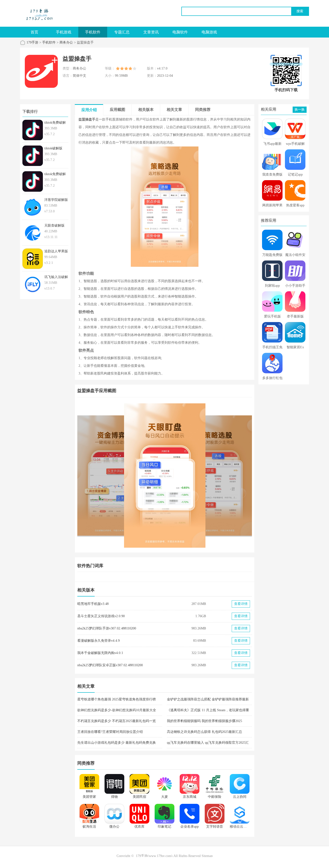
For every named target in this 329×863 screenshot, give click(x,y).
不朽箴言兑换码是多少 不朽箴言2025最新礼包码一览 (116, 721)
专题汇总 (122, 32)
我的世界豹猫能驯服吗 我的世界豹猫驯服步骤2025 (204, 721)
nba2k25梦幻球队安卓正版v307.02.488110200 (110, 665)
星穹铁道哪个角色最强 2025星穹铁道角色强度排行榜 (116, 699)
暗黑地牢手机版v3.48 (93, 604)
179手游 (32, 42)
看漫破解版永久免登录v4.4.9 (98, 640)
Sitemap (207, 856)
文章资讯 (151, 32)
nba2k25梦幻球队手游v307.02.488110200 (106, 628)
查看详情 (241, 604)
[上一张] (121, 475)
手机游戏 (63, 32)
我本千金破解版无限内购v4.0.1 (100, 653)
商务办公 (66, 42)
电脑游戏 (209, 32)
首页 (34, 32)
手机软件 (92, 32)
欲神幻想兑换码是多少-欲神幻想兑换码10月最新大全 (116, 710)
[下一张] (208, 475)
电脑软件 (180, 32)
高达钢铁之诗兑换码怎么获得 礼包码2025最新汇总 (204, 732)
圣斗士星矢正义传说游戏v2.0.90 (101, 616)
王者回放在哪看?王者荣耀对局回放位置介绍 (110, 732)
